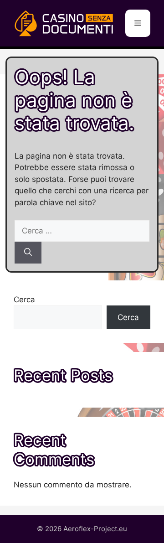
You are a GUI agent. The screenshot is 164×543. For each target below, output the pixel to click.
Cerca (24, 299)
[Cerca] (28, 253)
